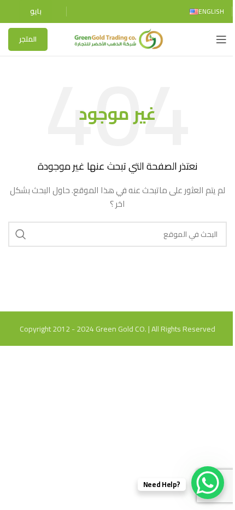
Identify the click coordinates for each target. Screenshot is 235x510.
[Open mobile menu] (221, 39)
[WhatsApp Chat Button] (207, 482)
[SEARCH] (20, 234)
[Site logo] (117, 39)
